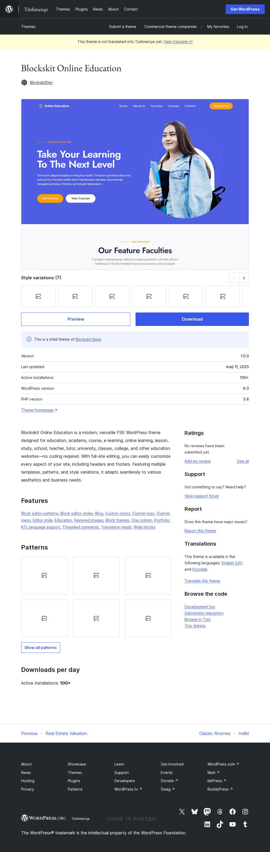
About (26, 764)
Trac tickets (195, 625)
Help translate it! (178, 41)
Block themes (117, 520)
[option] (44, 575)
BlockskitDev (41, 82)
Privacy (27, 789)
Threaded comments (80, 527)
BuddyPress (220, 789)
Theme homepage (37, 410)
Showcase (77, 764)
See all (243, 461)
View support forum (202, 496)
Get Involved (172, 764)
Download (192, 319)
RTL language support (40, 527)
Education (63, 520)
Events (167, 772)
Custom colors (117, 513)
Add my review (198, 461)
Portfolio (161, 520)
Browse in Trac (198, 619)
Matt (214, 772)
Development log (200, 606)
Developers (124, 780)
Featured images (88, 520)
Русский (199, 569)
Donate (169, 780)
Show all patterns (41, 647)
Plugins (74, 780)
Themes (28, 26)
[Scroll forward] (244, 278)
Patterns (75, 789)
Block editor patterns (39, 513)
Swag (168, 789)
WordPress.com (223, 764)
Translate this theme (202, 581)
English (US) (232, 563)
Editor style (42, 520)
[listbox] (96, 597)
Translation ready (116, 527)
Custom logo (143, 513)
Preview (76, 319)
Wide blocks (144, 527)
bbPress (217, 780)
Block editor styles (76, 513)
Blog (99, 513)
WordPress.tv (128, 789)
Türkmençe (80, 818)
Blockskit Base (88, 339)
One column (141, 520)
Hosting (28, 780)
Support (121, 772)
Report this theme (200, 530)
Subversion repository (204, 613)
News (26, 772)
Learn (119, 764)
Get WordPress (245, 9)
